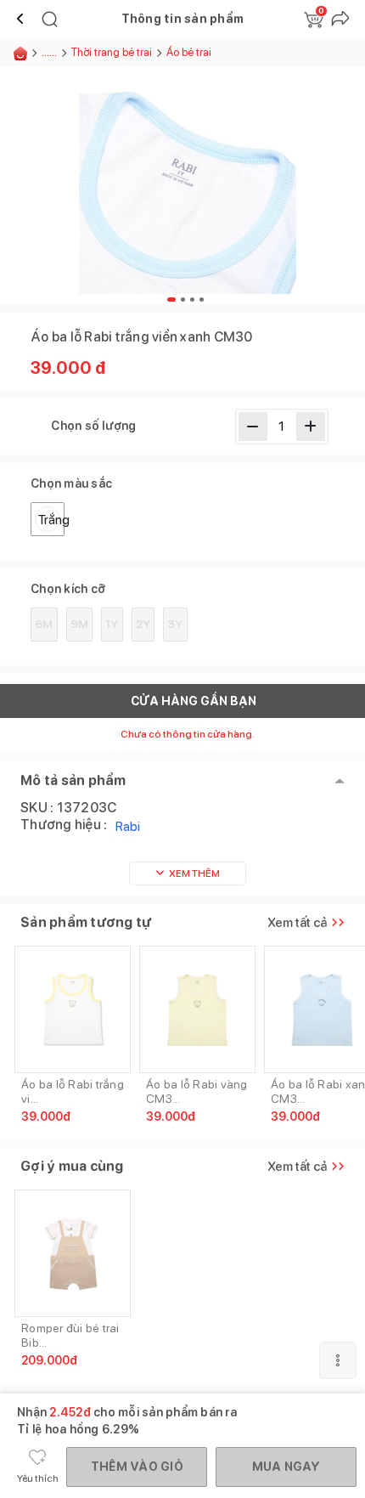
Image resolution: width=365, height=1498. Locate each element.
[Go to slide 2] (183, 299)
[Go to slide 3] (192, 299)
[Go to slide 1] (171, 299)
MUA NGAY (286, 1466)
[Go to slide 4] (201, 299)
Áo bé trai (188, 52)
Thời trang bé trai (111, 52)
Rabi (127, 826)
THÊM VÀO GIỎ (137, 1466)
